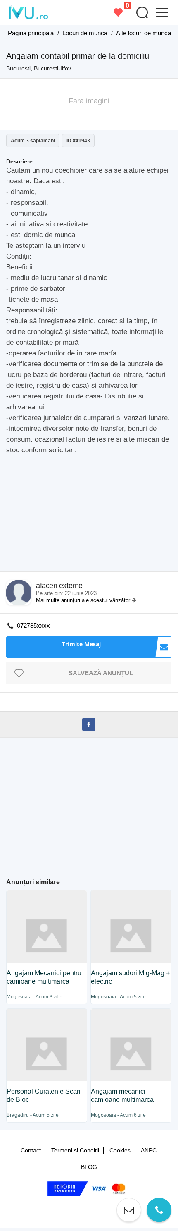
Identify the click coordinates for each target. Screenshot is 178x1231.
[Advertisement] (92, 515)
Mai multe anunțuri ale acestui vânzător (84, 600)
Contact (31, 1150)
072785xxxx (33, 625)
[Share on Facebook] (88, 724)
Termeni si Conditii (75, 1150)
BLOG (89, 1167)
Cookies (120, 1150)
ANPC (149, 1150)
